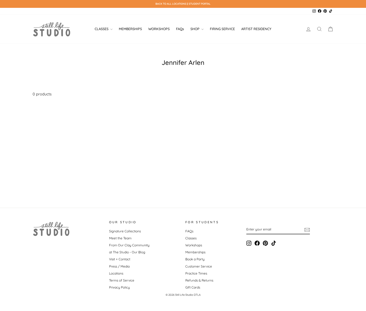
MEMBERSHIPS (130, 29)
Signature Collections (125, 231)
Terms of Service (121, 280)
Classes (191, 238)
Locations (116, 273)
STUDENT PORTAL (200, 3)
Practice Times (196, 273)
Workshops (193, 245)
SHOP (195, 29)
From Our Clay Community (129, 245)
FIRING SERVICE (222, 29)
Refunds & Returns (199, 280)
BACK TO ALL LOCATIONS (171, 3)
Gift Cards (192, 287)
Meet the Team (120, 238)
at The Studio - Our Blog (127, 252)
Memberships (195, 252)
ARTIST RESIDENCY (256, 29)
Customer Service (198, 266)
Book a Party (195, 259)
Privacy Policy (119, 287)
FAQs (180, 29)
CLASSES (102, 29)
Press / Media (119, 266)
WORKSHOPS (159, 29)
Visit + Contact (119, 259)
